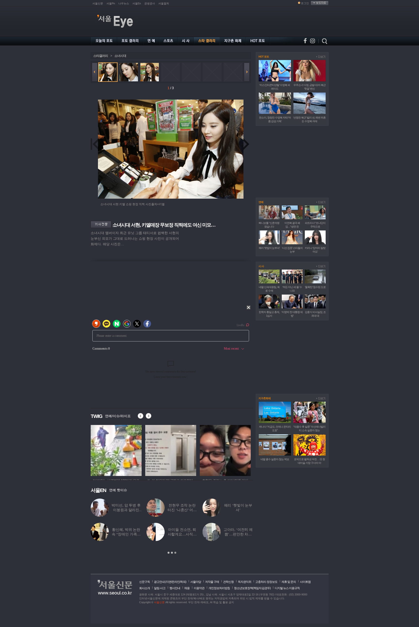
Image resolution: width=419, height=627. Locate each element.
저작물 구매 (212, 582)
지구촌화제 (264, 398)
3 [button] (175, 553)
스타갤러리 (100, 56)
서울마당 (195, 582)
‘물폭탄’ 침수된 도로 (315, 287)
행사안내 (174, 588)
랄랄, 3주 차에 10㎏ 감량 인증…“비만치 (126, 534)
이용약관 (199, 588)
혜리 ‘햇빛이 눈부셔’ (269, 247)
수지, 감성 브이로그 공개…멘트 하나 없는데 (126, 510)
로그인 (305, 3)
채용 (187, 588)
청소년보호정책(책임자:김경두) (252, 588)
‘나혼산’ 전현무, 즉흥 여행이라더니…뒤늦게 (238, 534)
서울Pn (110, 3)
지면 (168, 582)
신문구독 (144, 582)
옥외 (182, 582)
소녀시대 (120, 56)
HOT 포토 (263, 56)
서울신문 (97, 3)
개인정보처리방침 (219, 588)
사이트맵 (305, 582)
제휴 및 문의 (289, 582)
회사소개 (144, 588)
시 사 (261, 266)
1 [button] (168, 553)
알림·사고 (159, 588)
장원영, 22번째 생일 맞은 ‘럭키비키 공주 (182, 534)
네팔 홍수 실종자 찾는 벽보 (274, 459)
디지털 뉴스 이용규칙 (287, 588)
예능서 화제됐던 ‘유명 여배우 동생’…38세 (182, 510)
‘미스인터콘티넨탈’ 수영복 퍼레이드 (238, 510)
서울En (136, 3)
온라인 (176, 582)
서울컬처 (163, 3)
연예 (260, 202)
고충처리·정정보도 (266, 582)
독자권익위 (244, 582)
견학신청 (228, 582)
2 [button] (172, 553)
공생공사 (149, 3)
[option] (116, 449)
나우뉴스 (123, 3)
